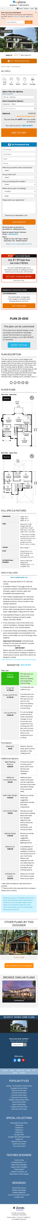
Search (5, 1070)
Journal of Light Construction (19, 1195)
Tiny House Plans (19, 1146)
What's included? (7, 94)
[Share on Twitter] (23, 382)
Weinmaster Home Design (19, 1174)
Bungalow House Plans (19, 1088)
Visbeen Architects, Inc (19, 1172)
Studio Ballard (19, 1169)
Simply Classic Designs (19, 1167)
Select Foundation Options (12, 101)
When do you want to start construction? (17, 167)
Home (3, 66)
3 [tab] (22, 53)
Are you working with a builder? (14, 181)
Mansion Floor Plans (19, 1141)
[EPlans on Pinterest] (23, 1060)
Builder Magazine (19, 1192)
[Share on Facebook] (19, 382)
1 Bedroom (19, 1125)
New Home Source (19, 1188)
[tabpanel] (19, 39)
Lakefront (19, 1139)
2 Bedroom (19, 1127)
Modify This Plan (19, 345)
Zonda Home (19, 1197)
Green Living (19, 1160)
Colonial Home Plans (19, 1093)
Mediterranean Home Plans (19, 1100)
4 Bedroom (19, 1132)
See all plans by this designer (19, 965)
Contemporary (15, 66)
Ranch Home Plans (19, 1104)
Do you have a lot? (9, 174)
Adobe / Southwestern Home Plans (19, 1086)
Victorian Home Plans (19, 1109)
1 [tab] (16, 53)
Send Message (19, 222)
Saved (21, 8)
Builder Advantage (19, 1190)
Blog (28, 1070)
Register (26, 8)
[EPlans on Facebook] (15, 1060)
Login (32, 8)
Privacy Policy (28, 244)
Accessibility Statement (19, 1219)
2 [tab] (19, 53)
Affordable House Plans (19, 1123)
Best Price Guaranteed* (26, 116)
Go (25, 1045)
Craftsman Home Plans (19, 1097)
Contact (22, 1073)
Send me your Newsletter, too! (16, 215)
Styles (12, 1070)
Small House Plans (19, 1144)
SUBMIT (29, 22)
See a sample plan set (19, 577)
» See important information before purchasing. (18, 659)
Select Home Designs (19, 1165)
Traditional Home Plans (19, 1107)
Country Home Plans (19, 1095)
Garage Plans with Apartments (19, 1137)
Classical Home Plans (19, 1090)
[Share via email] (11, 382)
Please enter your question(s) (13, 200)
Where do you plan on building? (14, 188)
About (15, 1073)
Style (8, 66)
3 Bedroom (19, 1130)
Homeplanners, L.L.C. (19, 1162)
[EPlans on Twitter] (19, 1060)
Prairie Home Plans (19, 1102)
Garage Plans (19, 1134)
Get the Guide (19, 306)
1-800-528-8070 (23, 5)
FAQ (33, 1070)
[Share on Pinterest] (27, 382)
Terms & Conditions (19, 16)
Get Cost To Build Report (19, 276)
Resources (20, 1070)
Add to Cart (19, 132)
